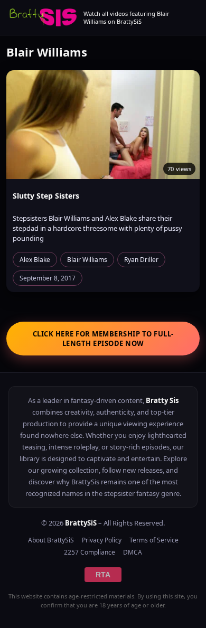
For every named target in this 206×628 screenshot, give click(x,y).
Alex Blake (35, 259)
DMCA (132, 552)
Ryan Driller (141, 259)
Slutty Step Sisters (46, 196)
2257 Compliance (89, 552)
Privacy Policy (101, 540)
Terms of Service (154, 540)
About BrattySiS (51, 540)
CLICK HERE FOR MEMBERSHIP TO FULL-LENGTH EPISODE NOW (103, 338)
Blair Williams (87, 259)
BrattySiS (81, 523)
